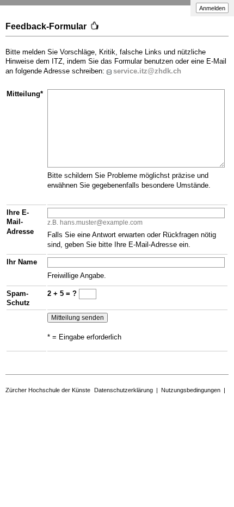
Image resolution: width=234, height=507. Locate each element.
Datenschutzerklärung (123, 390)
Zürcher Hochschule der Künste (47, 390)
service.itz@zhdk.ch (147, 71)
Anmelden (212, 8)
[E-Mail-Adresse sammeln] (110, 71)
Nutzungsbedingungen (190, 390)
